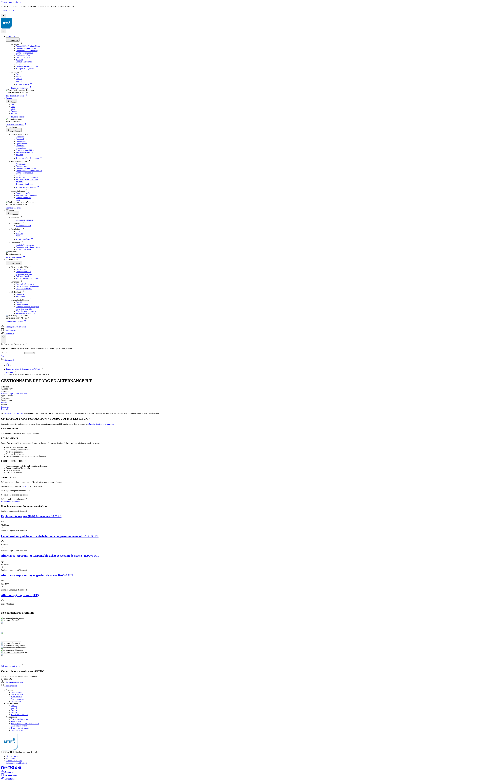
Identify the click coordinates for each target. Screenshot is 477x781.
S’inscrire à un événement (26, 311)
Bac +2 (19, 76)
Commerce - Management (26, 48)
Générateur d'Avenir (24, 274)
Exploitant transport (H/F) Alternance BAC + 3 (31, 516)
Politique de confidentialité (16, 763)
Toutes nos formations (19, 715)
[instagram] (6, 768)
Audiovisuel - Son (23, 55)
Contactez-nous (22, 304)
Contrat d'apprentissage (25, 245)
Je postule (5, 409)
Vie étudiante (16, 721)
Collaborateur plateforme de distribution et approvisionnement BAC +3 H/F (50, 536)
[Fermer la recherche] (3, 341)
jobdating (25, 486)
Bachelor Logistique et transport (101, 424)
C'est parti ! (29, 353)
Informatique (21, 148)
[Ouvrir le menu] (3, 31)
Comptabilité (21, 141)
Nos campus (16, 701)
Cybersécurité (21, 143)
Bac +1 (19, 74)
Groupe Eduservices (24, 288)
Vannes (4, 402)
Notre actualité (16, 697)
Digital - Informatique (24, 53)
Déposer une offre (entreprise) (27, 307)
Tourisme (19, 59)
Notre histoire (16, 692)
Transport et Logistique (25, 68)
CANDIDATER (7, 10)
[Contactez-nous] (2, 356)
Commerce (20, 137)
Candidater (20, 302)
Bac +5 (19, 81)
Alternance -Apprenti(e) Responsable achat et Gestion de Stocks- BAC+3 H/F (50, 555)
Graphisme (20, 146)
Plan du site (10, 758)
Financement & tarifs (19, 726)
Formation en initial (23, 249)
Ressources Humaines (24, 152)
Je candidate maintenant (10, 501)
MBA (18, 236)
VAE (18, 200)
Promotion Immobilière (25, 150)
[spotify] (13, 768)
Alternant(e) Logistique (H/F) (20, 595)
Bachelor (19, 233)
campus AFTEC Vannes (13, 413)
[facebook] (2, 768)
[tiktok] (16, 768)
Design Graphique (23, 57)
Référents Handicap (23, 276)
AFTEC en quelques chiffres (27, 278)
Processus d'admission (24, 220)
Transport (19, 155)
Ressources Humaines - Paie (27, 66)
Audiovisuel (20, 164)
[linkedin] (9, 768)
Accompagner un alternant (26, 195)
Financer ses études (23, 226)
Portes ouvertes (10, 330)
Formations (10, 36)
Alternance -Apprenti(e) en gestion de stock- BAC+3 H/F (37, 575)
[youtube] (19, 768)
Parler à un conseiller (24, 309)
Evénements (20, 296)
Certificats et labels (23, 272)
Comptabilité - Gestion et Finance (29, 171)
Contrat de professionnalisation (28, 247)
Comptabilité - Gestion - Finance (28, 46)
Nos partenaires (17, 694)
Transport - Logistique (24, 184)
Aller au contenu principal (11, 2)
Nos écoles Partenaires (25, 284)
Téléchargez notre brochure (15, 327)
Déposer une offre (23, 193)
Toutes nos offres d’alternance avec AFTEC (23, 369)
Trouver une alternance (20, 728)
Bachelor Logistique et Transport (14, 393)
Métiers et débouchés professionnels (25, 724)
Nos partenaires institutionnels (27, 286)
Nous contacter (17, 730)
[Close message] (3, 16)
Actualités (20, 294)
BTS (18, 231)
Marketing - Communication (27, 177)
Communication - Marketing (27, 51)
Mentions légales (12, 756)
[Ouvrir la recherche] (3, 337)
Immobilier (20, 64)
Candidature (9, 334)
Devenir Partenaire (23, 198)
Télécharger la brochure (25, 313)
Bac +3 (19, 79)
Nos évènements (10, 686)
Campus (9, 98)
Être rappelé (9, 360)
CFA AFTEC (21, 269)
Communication (22, 139)
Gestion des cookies (14, 761)
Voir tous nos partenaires (10, 666)
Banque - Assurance (24, 62)
